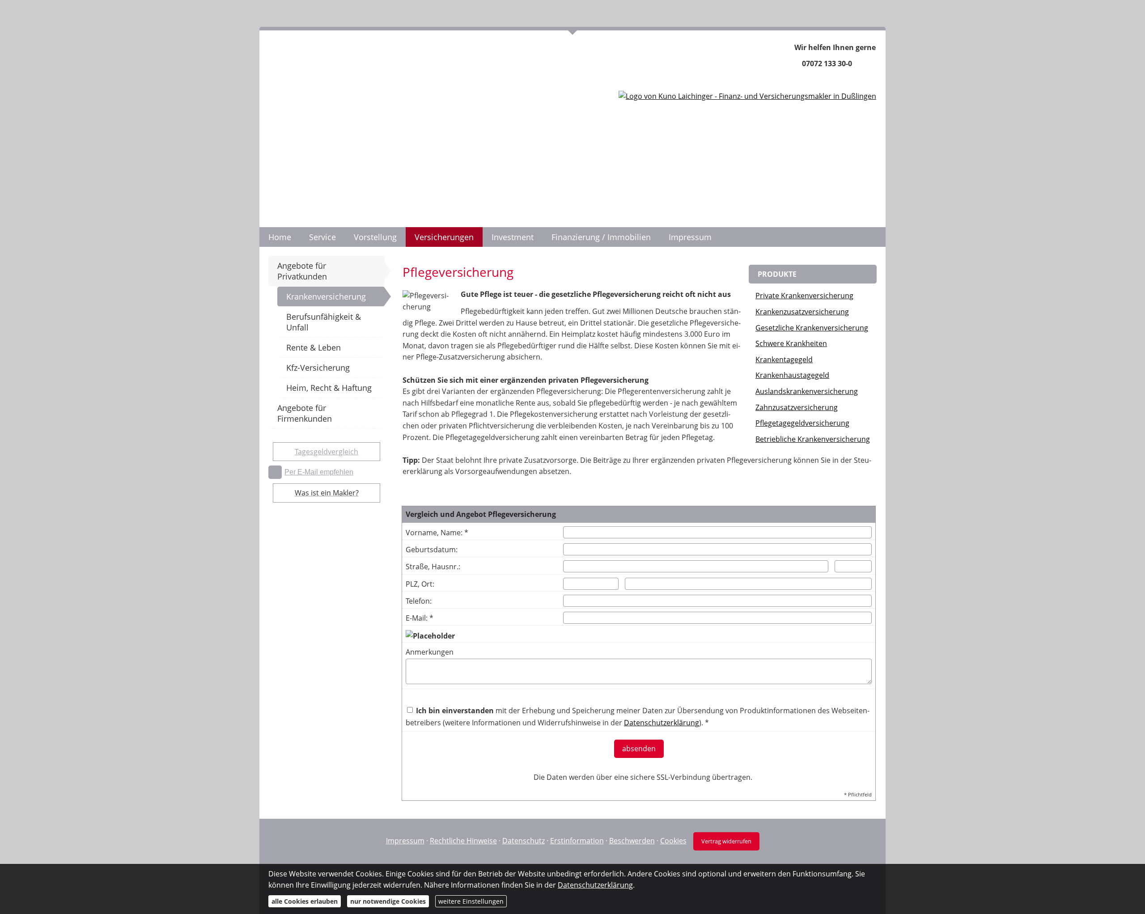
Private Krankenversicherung (804, 295)
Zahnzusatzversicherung (796, 407)
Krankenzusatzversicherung (802, 312)
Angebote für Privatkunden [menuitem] (302, 271)
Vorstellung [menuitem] (375, 237)
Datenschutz (523, 841)
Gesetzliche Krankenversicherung (811, 328)
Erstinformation (577, 841)
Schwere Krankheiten (791, 343)
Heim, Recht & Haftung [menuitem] (329, 387)
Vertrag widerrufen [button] (726, 841)
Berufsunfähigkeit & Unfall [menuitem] (323, 322)
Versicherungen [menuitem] (444, 237)
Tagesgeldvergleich (326, 452)
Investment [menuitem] (513, 237)
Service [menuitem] (322, 237)
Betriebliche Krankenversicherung (812, 439)
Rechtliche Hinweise (463, 841)
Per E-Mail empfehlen (318, 472)
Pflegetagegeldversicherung (802, 423)
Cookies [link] (673, 841)
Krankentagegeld (784, 359)
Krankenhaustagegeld (792, 375)
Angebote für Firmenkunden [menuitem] (304, 413)
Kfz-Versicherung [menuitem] (318, 367)
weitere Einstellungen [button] (471, 901)
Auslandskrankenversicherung (806, 391)
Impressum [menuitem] (690, 237)
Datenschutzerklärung (595, 885)
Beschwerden (632, 841)
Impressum (405, 841)
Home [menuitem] (279, 237)
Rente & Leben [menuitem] (313, 347)
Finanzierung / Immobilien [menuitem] (601, 237)
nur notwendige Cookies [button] (388, 901)
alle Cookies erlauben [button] (304, 901)
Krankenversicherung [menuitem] (326, 296)
